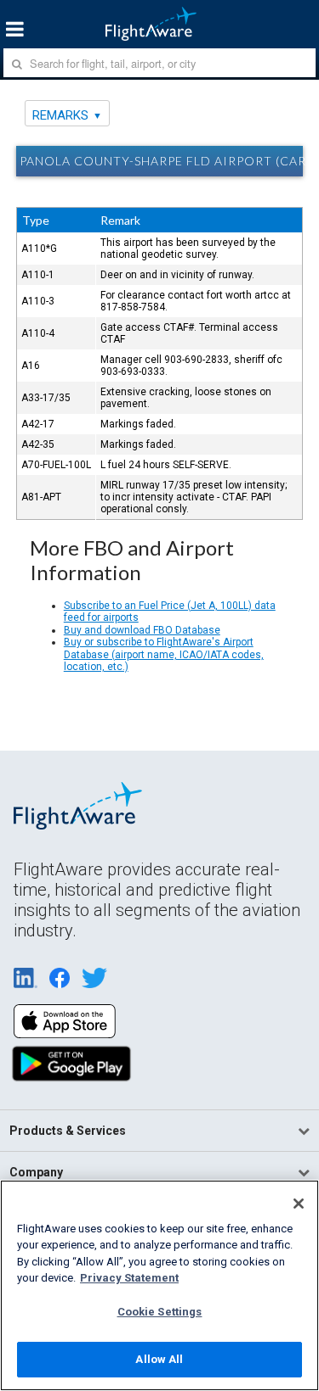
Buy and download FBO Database (142, 630)
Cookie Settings (159, 1311)
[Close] (298, 1203)
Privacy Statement (129, 1277)
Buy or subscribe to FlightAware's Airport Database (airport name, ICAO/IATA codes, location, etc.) (164, 654)
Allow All (159, 1359)
